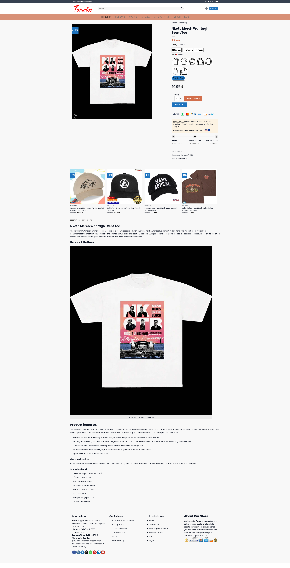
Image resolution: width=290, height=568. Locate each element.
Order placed (177, 143)
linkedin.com (86, 481)
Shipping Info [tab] (86, 220)
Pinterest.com (88, 489)
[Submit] (181, 8)
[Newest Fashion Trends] (83, 8)
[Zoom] (75, 116)
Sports (133, 17)
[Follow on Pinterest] (212, 1)
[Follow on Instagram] (206, 1)
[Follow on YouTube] (217, 1)
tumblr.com (85, 501)
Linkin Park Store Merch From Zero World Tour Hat (123, 209)
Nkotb (185, 158)
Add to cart (193, 98)
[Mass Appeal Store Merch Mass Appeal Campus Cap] (162, 186)
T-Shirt (190, 155)
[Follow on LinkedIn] (214, 1)
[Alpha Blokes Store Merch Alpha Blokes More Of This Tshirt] (199, 186)
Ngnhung (179, 158)
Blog (186, 17)
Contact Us (154, 524)
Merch (177, 17)
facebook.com (88, 485)
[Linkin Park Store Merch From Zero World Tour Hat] (124, 186)
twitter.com (87, 477)
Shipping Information (158, 528)
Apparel (145, 17)
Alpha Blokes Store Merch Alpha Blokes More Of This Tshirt (197, 209)
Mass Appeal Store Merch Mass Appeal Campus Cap (160, 209)
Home (174, 22)
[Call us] (90, 552)
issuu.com (82, 493)
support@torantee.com (89, 520)
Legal (151, 540)
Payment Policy (156, 532)
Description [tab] (75, 220)
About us (153, 520)
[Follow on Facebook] (204, 1)
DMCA (152, 536)
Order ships (194, 143)
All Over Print (161, 17)
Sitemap (115, 536)
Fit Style (175, 45)
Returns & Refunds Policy (123, 520)
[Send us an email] (210, 1)
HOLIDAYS (120, 17)
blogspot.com (87, 497)
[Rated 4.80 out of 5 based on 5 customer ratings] (195, 40)
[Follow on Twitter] (208, 1)
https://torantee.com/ (91, 473)
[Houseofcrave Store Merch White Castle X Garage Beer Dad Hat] (87, 186)
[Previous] (70, 193)
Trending (106, 17)
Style (174, 55)
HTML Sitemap (118, 540)
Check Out (179, 104)
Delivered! (214, 143)
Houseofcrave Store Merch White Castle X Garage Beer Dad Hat (87, 209)
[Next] (216, 193)
